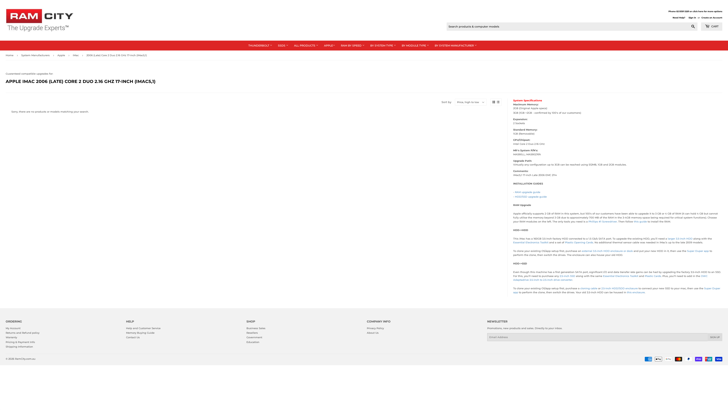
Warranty (11, 337)
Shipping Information (19, 346)
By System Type (382, 45)
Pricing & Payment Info (20, 342)
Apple (328, 45)
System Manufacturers (35, 55)
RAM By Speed (351, 45)
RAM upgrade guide (527, 192)
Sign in (692, 17)
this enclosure (636, 292)
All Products (305, 45)
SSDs (282, 45)
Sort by (446, 102)
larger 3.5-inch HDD (680, 238)
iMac (76, 55)
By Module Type (414, 45)
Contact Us (133, 337)
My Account (13, 328)
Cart (715, 26)
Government (254, 337)
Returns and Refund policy (22, 332)
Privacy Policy (375, 328)
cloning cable (588, 288)
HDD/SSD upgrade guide (531, 196)
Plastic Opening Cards (579, 242)
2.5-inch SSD (567, 276)
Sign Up (715, 337)
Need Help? (679, 17)
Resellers (252, 332)
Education (252, 342)
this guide (640, 221)
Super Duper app (698, 250)
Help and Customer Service (143, 328)
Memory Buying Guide (140, 332)
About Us (373, 332)
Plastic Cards (653, 276)
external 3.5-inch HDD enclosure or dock (607, 250)
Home (9, 55)
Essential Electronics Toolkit (530, 242)
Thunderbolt (259, 45)
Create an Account (711, 17)
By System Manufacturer (455, 45)
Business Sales (255, 328)
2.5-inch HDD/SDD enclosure (619, 288)
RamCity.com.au (25, 358)
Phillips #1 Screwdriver (602, 221)
